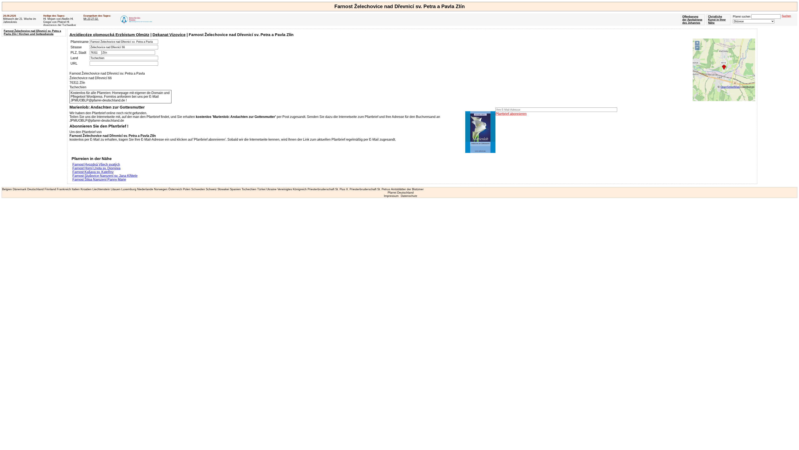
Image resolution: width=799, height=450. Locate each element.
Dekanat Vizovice (169, 34)
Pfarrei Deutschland (401, 192)
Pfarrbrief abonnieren (511, 114)
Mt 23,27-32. (91, 18)
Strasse (76, 47)
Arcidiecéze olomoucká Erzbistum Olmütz (109, 34)
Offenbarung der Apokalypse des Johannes (692, 19)
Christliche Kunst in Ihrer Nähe (717, 19)
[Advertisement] (34, 65)
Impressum (391, 196)
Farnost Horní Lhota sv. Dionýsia (96, 168)
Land (74, 58)
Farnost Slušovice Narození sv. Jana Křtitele (105, 176)
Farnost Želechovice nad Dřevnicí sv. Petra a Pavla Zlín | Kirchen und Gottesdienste (32, 32)
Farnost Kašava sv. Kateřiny (93, 172)
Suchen (786, 16)
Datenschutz (409, 196)
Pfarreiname (80, 42)
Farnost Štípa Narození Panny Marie (99, 179)
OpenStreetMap (730, 87)
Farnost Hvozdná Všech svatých (96, 164)
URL (74, 63)
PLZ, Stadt (78, 52)
